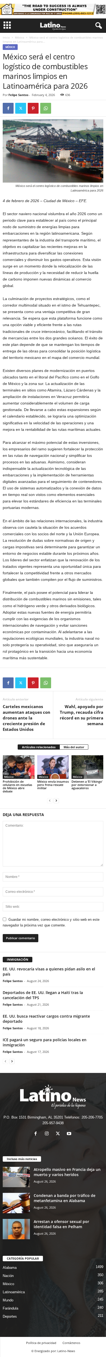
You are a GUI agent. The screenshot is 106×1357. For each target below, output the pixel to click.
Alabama (10, 1268)
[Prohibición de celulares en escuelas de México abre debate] (19, 767)
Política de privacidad (41, 1343)
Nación (8, 1276)
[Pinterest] (33, 108)
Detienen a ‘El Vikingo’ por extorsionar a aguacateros (86, 784)
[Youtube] (70, 1134)
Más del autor (74, 747)
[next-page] (56, 800)
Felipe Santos (18, 95)
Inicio (6, 37)
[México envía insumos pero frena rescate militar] (53, 767)
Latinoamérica (14, 1292)
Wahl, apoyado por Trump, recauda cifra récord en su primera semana (81, 715)
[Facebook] (8, 108)
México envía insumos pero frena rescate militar (53, 784)
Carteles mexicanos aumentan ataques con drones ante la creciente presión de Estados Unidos (26, 718)
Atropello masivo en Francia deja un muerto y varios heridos (67, 1172)
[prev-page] (49, 800)
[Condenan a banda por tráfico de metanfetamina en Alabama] (16, 1203)
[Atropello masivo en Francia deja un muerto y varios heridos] (16, 1177)
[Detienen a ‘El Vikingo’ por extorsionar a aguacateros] (87, 767)
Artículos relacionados (38, 747)
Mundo (8, 1300)
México (19, 37)
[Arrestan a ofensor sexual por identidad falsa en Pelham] (16, 1229)
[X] (20, 108)
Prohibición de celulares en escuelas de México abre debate (17, 786)
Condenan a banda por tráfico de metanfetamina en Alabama (64, 1198)
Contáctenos (71, 1343)
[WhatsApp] (45, 108)
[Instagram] (48, 1134)
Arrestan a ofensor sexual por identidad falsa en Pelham (61, 1224)
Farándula (10, 1308)
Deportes (10, 1316)
